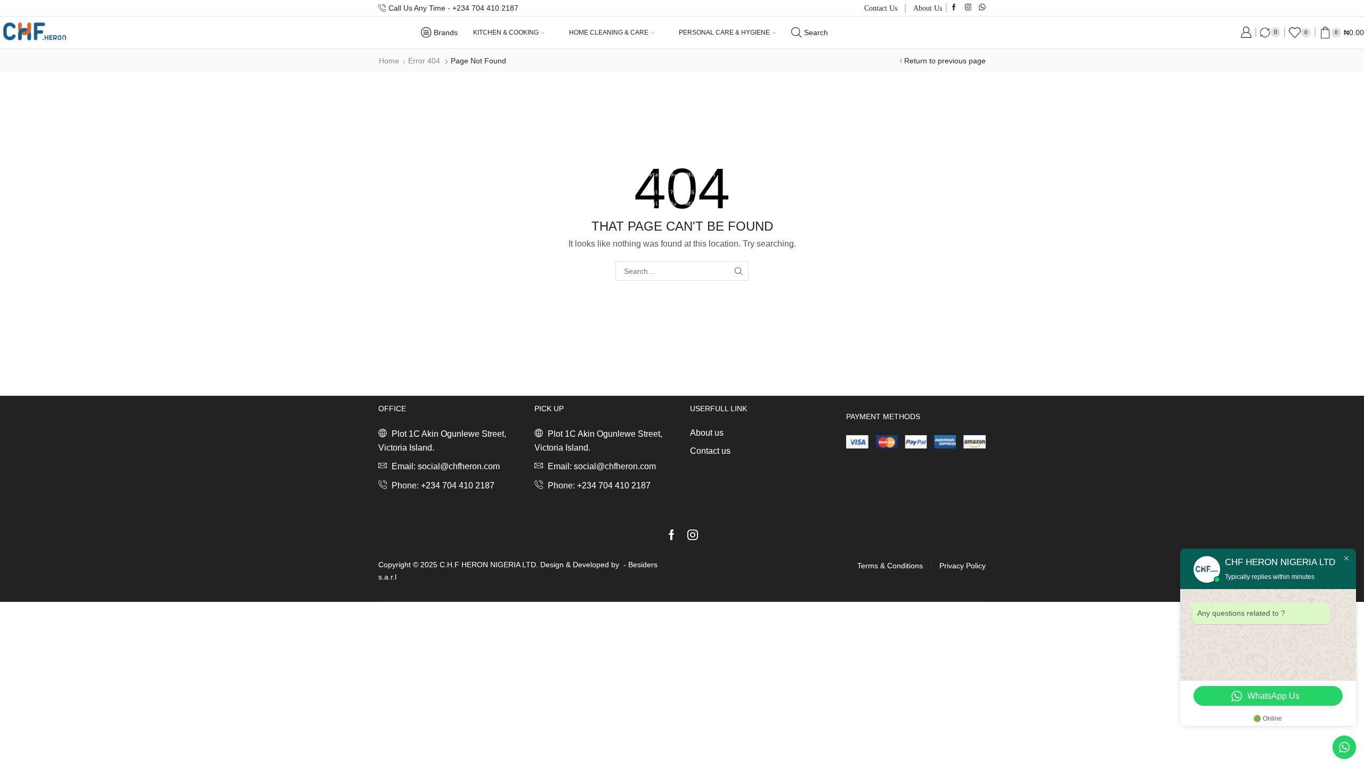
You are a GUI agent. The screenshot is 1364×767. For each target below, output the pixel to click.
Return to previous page (945, 60)
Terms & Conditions (890, 565)
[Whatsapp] (982, 8)
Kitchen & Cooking (506, 32)
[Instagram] (968, 8)
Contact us (880, 8)
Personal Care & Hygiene (724, 32)
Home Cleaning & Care (608, 32)
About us (927, 8)
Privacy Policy (962, 565)
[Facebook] (954, 8)
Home (389, 60)
